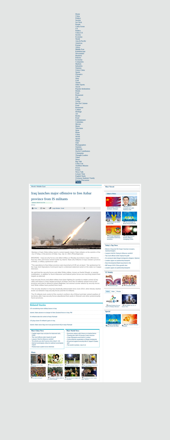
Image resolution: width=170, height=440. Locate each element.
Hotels (77, 91)
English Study (80, 176)
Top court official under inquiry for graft (44, 337)
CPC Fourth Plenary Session (130, 325)
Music (77, 126)
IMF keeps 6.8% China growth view (116, 265)
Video (77, 157)
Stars (77, 78)
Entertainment (80, 120)
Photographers (80, 145)
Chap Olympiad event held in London (79, 337)
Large (54, 208)
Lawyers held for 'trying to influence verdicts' (119, 253)
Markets (78, 64)
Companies (79, 62)
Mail (44, 208)
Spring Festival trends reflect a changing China (128, 237)
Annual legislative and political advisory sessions (113, 237)
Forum (77, 170)
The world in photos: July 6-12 (76, 345)
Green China (80, 70)
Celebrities (79, 122)
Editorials (78, 149)
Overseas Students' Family (85, 178)
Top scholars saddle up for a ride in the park (56, 378)
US (76, 29)
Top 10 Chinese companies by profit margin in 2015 (89, 365)
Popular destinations (82, 89)
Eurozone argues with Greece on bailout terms (81, 333)
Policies (78, 58)
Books (77, 116)
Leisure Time (80, 174)
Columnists (79, 153)
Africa (77, 47)
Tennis (77, 83)
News (77, 159)
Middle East (79, 49)
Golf (77, 80)
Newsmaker (79, 53)
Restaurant (79, 95)
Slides (77, 141)
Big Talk (78, 161)
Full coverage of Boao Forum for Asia (129, 222)
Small (62, 208)
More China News (37, 331)
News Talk (79, 172)
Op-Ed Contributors (82, 151)
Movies (78, 124)
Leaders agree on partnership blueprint (117, 260)
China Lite (79, 164)
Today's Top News (111, 245)
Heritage (78, 112)
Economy (78, 37)
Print (35, 208)
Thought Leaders (81, 155)
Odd (77, 143)
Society (78, 20)
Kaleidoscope (80, 51)
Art (76, 114)
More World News (72, 331)
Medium (58, 208)
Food (77, 93)
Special (107, 311)
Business (78, 56)
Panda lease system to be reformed (43, 347)
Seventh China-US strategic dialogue (114, 208)
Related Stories (38, 305)
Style (77, 130)
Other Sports (80, 85)
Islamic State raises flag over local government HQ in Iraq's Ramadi (51, 325)
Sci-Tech (78, 22)
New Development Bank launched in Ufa (118, 263)
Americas (78, 43)
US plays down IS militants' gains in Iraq (42, 320)
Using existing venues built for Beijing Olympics (113, 306)
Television (79, 128)
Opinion (78, 68)
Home (77, 14)
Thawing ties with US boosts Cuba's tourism (80, 335)
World (77, 39)
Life (76, 97)
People (77, 24)
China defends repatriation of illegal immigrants (82, 339)
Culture (78, 110)
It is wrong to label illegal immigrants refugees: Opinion (122, 258)
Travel (77, 87)
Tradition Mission (81, 166)
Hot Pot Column (81, 103)
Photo (77, 132)
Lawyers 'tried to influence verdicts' (43, 339)
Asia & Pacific (80, 41)
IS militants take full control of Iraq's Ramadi (43, 316)
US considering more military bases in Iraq (43, 308)
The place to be (130, 285)
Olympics (78, 74)
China (77, 16)
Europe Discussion (82, 180)
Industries (78, 66)
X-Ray (77, 101)
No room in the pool (37, 378)
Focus (77, 168)
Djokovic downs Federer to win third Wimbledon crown (72, 365)
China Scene (80, 26)
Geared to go (113, 285)
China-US (79, 33)
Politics (78, 18)
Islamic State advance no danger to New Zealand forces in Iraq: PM (51, 312)
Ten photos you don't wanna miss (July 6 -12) (46, 341)
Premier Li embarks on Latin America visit (128, 208)
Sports (77, 72)
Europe (78, 45)
